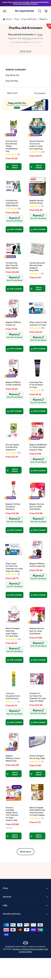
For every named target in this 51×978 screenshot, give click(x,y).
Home (9, 19)
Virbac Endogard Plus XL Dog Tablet (37, 757)
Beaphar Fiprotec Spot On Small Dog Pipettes (36, 506)
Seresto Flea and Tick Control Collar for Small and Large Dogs (36, 145)
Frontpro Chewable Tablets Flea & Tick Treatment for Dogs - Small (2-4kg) (12, 814)
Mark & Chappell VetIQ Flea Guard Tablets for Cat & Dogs (12, 632)
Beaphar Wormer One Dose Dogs (36, 201)
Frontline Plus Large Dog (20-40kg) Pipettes (12, 203)
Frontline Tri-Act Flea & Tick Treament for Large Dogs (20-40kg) (37, 697)
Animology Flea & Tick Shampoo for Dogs (36, 384)
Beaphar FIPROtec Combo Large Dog (37, 565)
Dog (17, 19)
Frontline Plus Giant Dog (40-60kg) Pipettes (12, 265)
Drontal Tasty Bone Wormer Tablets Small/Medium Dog (12, 146)
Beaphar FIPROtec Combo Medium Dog (13, 758)
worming (26, 38)
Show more (25, 51)
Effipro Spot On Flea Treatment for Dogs (38, 323)
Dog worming (12, 81)
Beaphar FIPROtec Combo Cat (13, 323)
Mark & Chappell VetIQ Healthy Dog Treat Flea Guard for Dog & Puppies (37, 811)
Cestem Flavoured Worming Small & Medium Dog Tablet (37, 267)
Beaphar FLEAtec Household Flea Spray (13, 506)
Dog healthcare (29, 19)
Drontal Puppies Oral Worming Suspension (12, 447)
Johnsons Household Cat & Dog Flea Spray (13, 695)
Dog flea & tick (12, 75)
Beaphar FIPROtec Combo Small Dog (13, 383)
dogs (39, 34)
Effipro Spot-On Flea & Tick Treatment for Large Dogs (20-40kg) (14, 567)
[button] (4, 11)
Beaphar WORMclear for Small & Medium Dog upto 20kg (38, 447)
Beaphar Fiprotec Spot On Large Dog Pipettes (36, 630)
